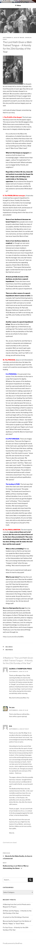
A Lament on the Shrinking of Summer (16, 917)
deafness (9, 649)
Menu (19, 5)
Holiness (9, 647)
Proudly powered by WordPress (12, 943)
